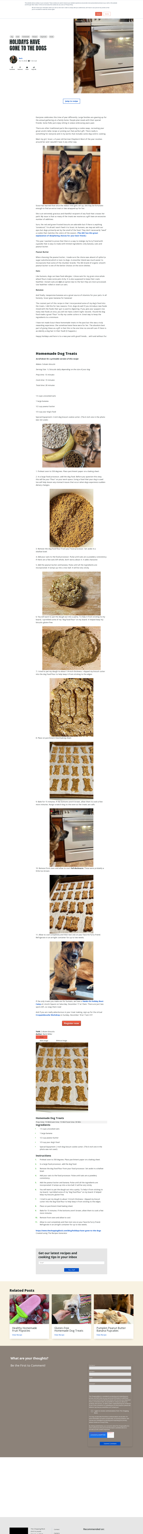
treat (17, 37)
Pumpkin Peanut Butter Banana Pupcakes (111, 1329)
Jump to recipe (71, 101)
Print (41, 1037)
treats (51, 37)
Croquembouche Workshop (48, 1015)
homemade (25, 37)
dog (12, 37)
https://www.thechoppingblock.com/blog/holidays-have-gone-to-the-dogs (68, 1230)
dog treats (43, 37)
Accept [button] (98, 14)
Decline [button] (107, 14)
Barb (20, 58)
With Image (44, 1041)
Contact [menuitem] (56, 1529)
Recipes (34, 37)
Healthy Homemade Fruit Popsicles (24, 1329)
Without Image (61, 1041)
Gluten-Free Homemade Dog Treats (68, 1329)
